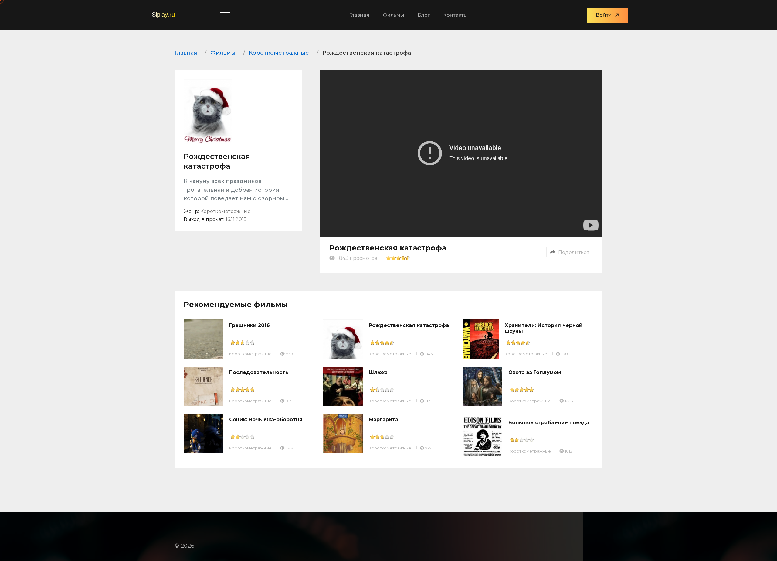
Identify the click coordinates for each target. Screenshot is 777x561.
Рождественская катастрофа (409, 325)
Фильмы (393, 15)
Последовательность (258, 372)
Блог (424, 15)
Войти (604, 15)
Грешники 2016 (249, 325)
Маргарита (383, 419)
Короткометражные (250, 353)
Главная (359, 15)
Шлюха (378, 372)
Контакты (455, 15)
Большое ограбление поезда (548, 422)
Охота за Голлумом (534, 372)
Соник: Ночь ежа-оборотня (266, 419)
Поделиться (573, 252)
